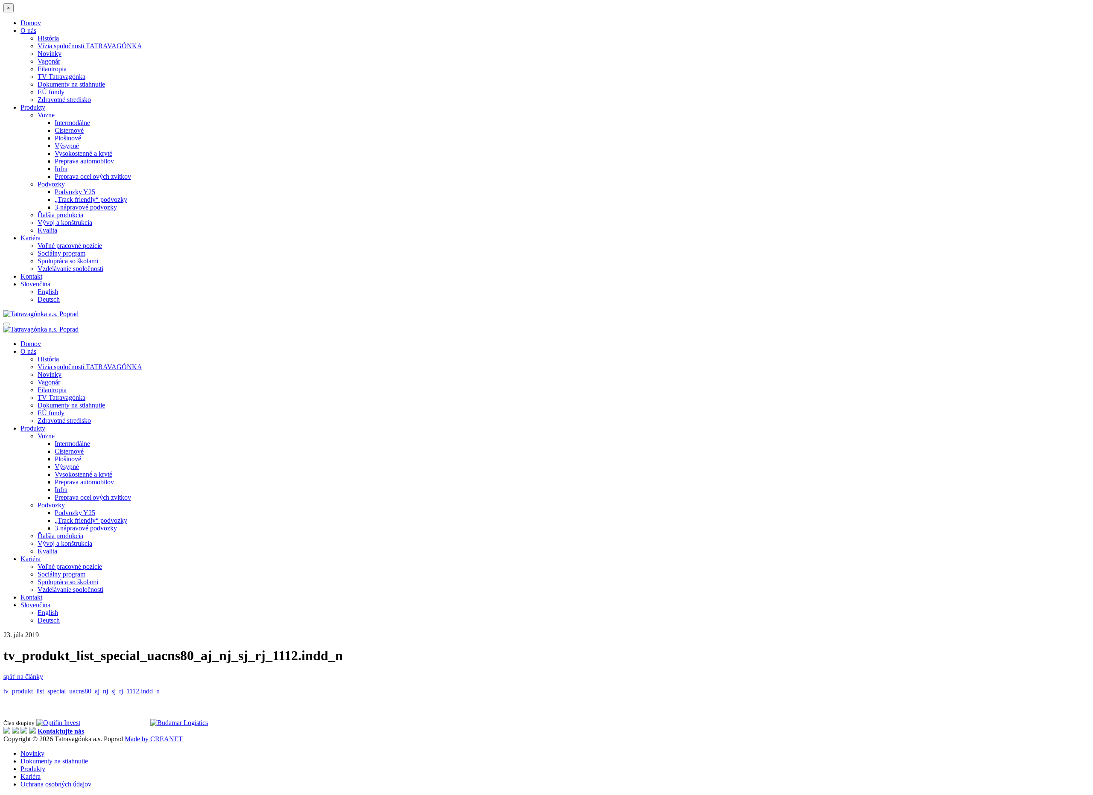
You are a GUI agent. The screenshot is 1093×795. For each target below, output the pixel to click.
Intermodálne (72, 122)
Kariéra (30, 238)
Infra (61, 168)
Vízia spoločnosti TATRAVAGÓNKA (90, 46)
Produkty (32, 107)
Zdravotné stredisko (64, 99)
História (48, 38)
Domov (30, 22)
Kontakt (31, 276)
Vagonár (49, 61)
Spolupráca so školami (68, 261)
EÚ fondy (51, 92)
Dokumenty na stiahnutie (71, 84)
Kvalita (47, 230)
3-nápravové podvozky (86, 207)
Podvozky (51, 184)
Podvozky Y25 (75, 191)
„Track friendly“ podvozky (91, 199)
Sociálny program (61, 253)
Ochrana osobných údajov (55, 784)
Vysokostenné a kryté (83, 153)
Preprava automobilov (84, 161)
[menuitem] (35, 284)
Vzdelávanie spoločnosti (70, 268)
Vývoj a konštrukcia (65, 222)
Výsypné (67, 145)
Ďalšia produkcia (60, 214)
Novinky (49, 53)
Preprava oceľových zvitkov (93, 176)
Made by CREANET (154, 739)
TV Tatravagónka (61, 76)
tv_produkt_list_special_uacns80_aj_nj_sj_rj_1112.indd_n (81, 691)
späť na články (23, 676)
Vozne (46, 115)
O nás (28, 30)
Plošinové (68, 138)
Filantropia (52, 69)
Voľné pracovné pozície (70, 245)
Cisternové (69, 130)
